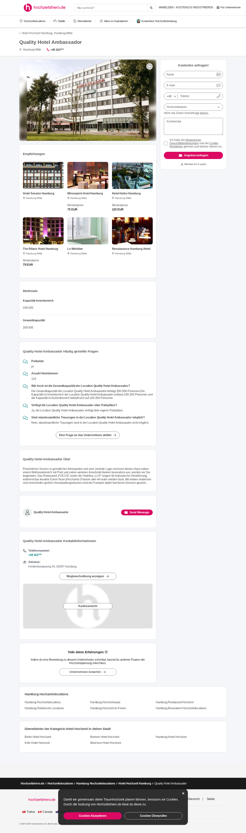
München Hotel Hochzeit (105, 742)
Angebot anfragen (196, 155)
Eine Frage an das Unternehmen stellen (85, 435)
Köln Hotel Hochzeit (37, 742)
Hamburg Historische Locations (44, 708)
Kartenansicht (87, 606)
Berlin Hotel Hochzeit (38, 736)
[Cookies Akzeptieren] (183, 793)
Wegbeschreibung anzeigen (85, 576)
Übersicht (194, 799)
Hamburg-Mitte (63, 33)
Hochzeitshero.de (32, 783)
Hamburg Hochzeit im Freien (108, 708)
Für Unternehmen (230, 7)
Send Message (139, 512)
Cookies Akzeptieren (92, 815)
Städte (61, 21)
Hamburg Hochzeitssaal (105, 702)
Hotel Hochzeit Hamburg (134, 783)
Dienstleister (85, 21)
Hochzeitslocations (34, 21)
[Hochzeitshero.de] (45, 8)
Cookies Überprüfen (153, 815)
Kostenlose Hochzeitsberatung (159, 21)
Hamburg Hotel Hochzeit (171, 736)
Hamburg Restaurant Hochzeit (175, 702)
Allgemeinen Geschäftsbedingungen (185, 141)
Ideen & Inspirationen (116, 21)
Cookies (172, 799)
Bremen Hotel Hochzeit (104, 736)
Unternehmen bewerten (85, 671)
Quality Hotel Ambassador (51, 512)
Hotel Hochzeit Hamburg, (37, 33)
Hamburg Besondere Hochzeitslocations (181, 708)
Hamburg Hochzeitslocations (43, 702)
